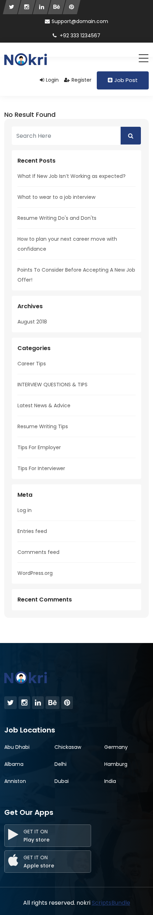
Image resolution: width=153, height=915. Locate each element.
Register (81, 79)
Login (52, 79)
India (110, 781)
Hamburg (115, 764)
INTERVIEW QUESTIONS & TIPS (52, 384)
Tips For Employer (39, 447)
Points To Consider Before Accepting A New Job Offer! (76, 274)
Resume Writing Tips (42, 426)
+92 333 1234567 (79, 35)
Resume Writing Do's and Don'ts (56, 218)
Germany (116, 747)
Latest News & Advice (43, 405)
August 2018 (32, 321)
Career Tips (31, 363)
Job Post (126, 80)
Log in (24, 510)
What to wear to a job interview (56, 197)
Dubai (61, 781)
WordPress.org (35, 573)
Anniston (15, 781)
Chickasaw (67, 747)
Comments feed (38, 552)
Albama (13, 764)
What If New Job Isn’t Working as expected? (71, 176)
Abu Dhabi (17, 747)
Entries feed (32, 531)
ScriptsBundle (111, 903)
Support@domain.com (80, 21)
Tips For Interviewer (41, 468)
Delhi (60, 764)
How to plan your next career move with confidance (67, 243)
